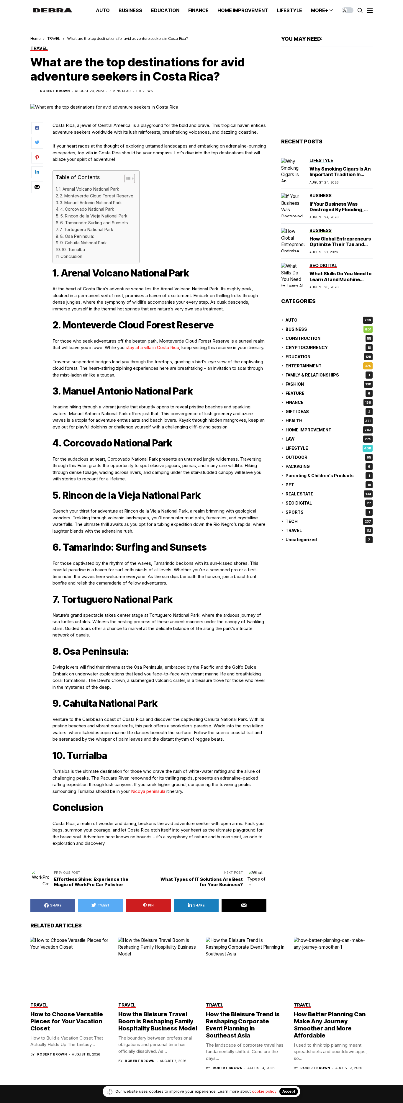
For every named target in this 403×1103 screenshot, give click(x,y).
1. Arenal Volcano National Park (89, 189)
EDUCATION (328, 356)
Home (35, 38)
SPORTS (328, 512)
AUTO (328, 320)
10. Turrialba (73, 249)
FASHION (328, 384)
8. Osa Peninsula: (77, 236)
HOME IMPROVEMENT (328, 429)
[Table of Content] (129, 178)
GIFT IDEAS (328, 411)
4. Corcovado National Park (87, 209)
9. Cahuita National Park (83, 242)
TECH (328, 521)
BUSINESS (328, 329)
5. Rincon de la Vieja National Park (93, 215)
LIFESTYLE (328, 448)
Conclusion (71, 256)
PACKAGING (328, 466)
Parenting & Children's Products (328, 475)
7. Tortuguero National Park (86, 229)
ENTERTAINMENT (328, 365)
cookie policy (264, 1091)
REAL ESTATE (328, 493)
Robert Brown (55, 91)
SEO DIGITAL (328, 502)
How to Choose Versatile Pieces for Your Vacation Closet (66, 1021)
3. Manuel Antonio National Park (91, 202)
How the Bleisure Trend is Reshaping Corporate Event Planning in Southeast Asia (243, 1025)
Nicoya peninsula (148, 791)
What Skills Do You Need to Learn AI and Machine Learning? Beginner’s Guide (340, 282)
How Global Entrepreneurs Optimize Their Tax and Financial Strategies (340, 244)
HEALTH (328, 420)
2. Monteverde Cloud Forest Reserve (96, 195)
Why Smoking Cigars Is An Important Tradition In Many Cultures (340, 174)
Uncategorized (328, 539)
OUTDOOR (328, 457)
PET (328, 484)
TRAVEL (53, 38)
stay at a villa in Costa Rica (152, 347)
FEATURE (328, 393)
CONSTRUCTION (328, 338)
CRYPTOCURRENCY (328, 347)
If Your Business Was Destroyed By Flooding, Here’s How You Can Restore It (336, 212)
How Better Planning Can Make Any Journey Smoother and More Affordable (330, 1025)
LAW (328, 438)
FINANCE (328, 402)
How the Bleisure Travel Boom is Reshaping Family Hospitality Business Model (157, 1021)
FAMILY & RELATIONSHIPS (328, 374)
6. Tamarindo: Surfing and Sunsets (94, 222)
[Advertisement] (327, 93)
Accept (288, 1091)
